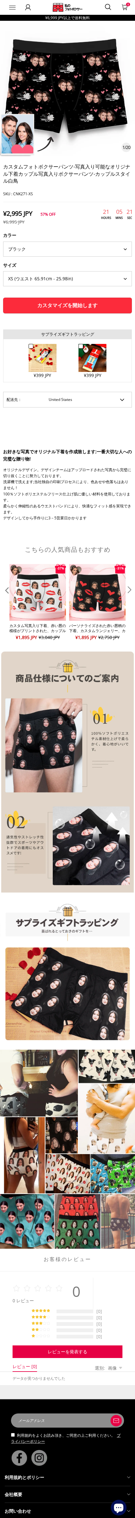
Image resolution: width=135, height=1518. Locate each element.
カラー (9, 235)
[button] (6, 602)
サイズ (9, 265)
